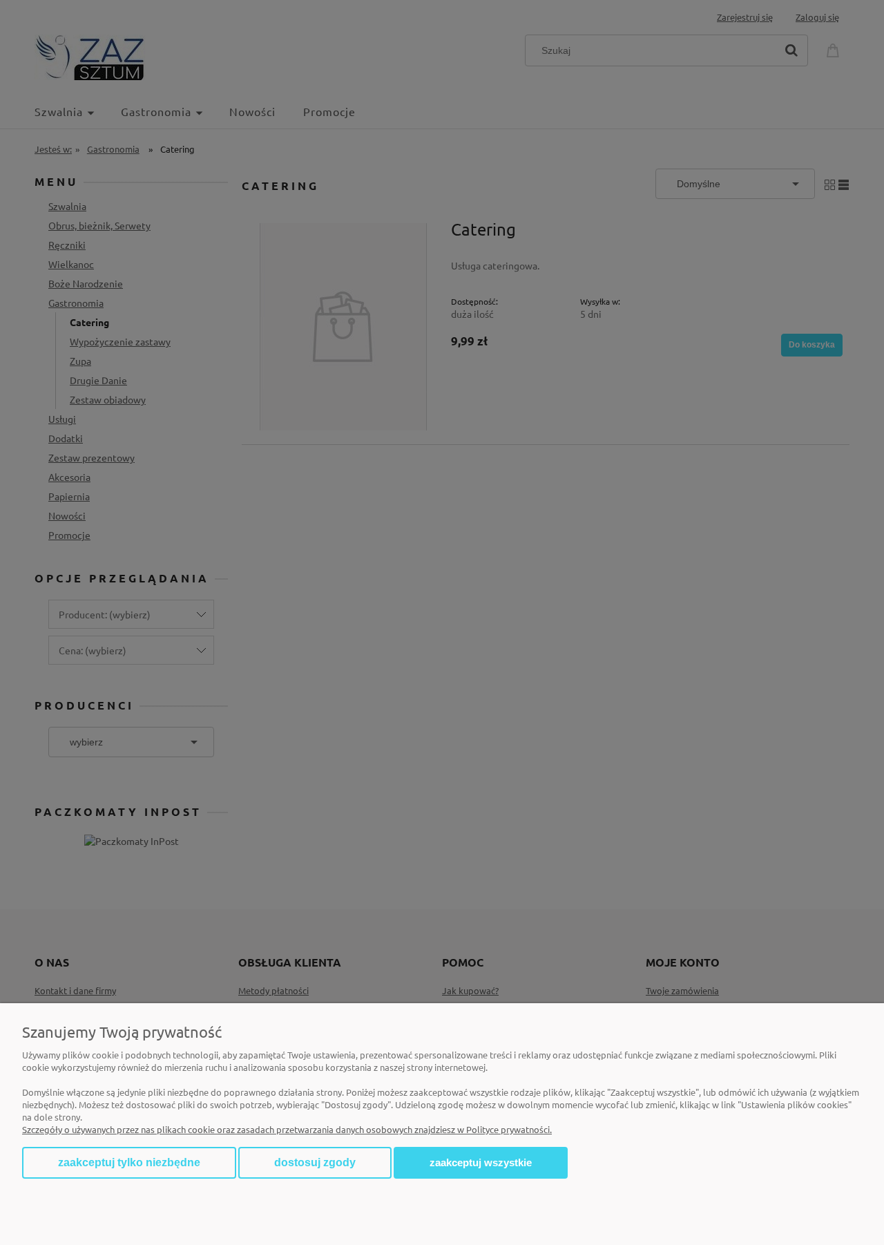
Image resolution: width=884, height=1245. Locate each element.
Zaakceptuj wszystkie (481, 1162)
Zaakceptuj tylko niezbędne (129, 1162)
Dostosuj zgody (315, 1162)
